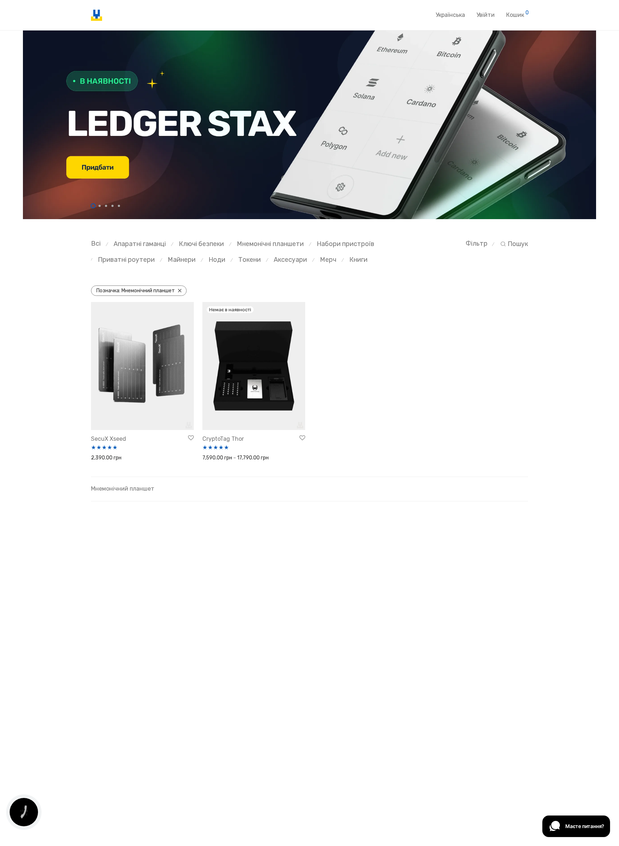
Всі (96, 243)
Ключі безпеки (201, 244)
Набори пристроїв (345, 244)
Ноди (216, 260)
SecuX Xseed (108, 438)
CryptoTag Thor (223, 438)
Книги (358, 260)
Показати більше (136, 458)
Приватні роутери (126, 260)
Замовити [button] (100, 458)
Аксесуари (290, 260)
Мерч (328, 260)
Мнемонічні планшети (270, 244)
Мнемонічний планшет (135, 291)
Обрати (209, 458)
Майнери (182, 260)
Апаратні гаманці (140, 244)
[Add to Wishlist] (191, 438)
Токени (249, 260)
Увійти (485, 14)
